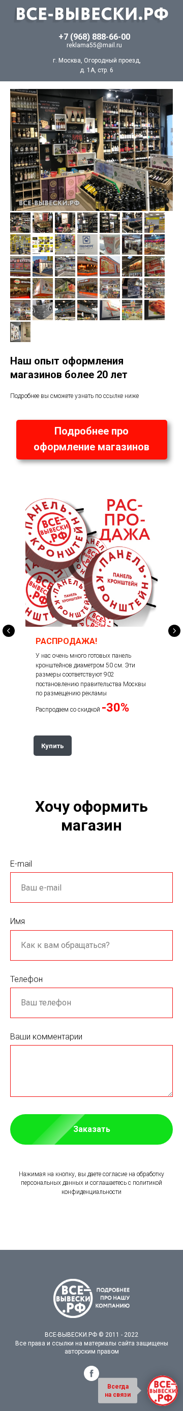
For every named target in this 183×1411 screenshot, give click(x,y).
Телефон (26, 979)
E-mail (21, 864)
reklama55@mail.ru (94, 45)
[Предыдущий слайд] (9, 631)
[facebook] (91, 1378)
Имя (17, 921)
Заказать (91, 1129)
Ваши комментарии (46, 1036)
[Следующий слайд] (174, 631)
